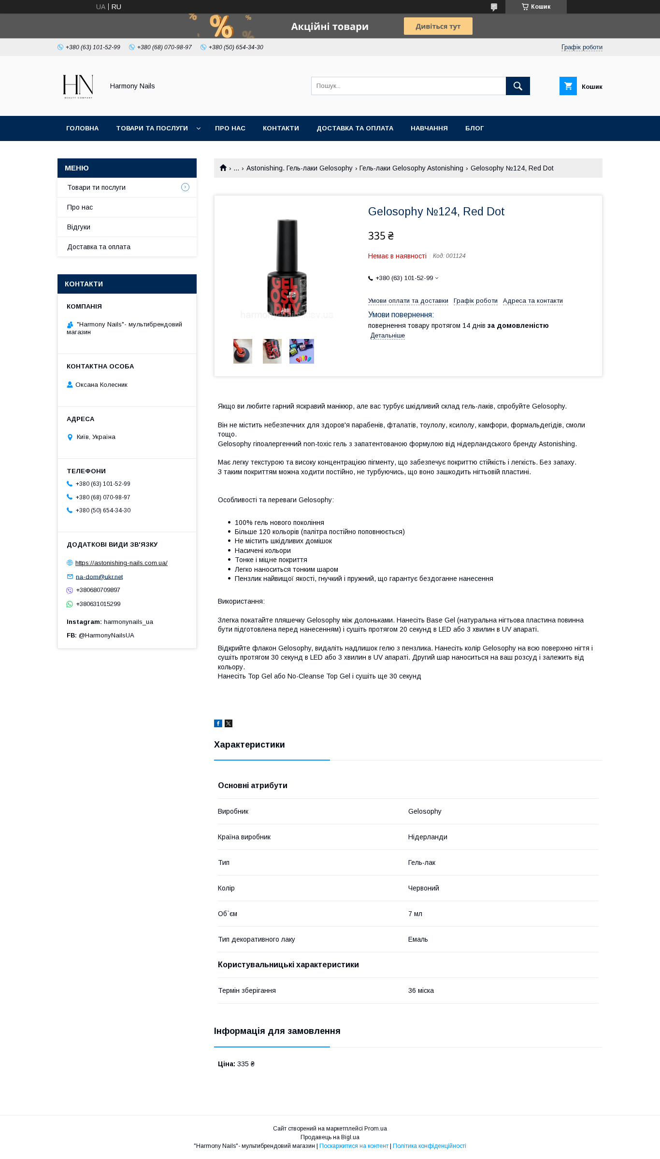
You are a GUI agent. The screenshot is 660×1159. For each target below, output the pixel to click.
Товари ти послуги (96, 187)
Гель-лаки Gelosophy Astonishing (411, 168)
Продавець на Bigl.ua (330, 1137)
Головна (82, 128)
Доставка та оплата (354, 128)
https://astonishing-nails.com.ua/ (121, 562)
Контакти (281, 128)
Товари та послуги (152, 128)
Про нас (230, 128)
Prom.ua (375, 1128)
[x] (228, 725)
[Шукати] (518, 86)
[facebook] (218, 725)
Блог (474, 128)
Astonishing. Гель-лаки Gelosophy (299, 168)
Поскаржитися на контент (353, 1146)
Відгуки (78, 227)
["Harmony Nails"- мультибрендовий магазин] (78, 103)
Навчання (429, 128)
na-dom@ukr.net (99, 576)
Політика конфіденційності (429, 1146)
